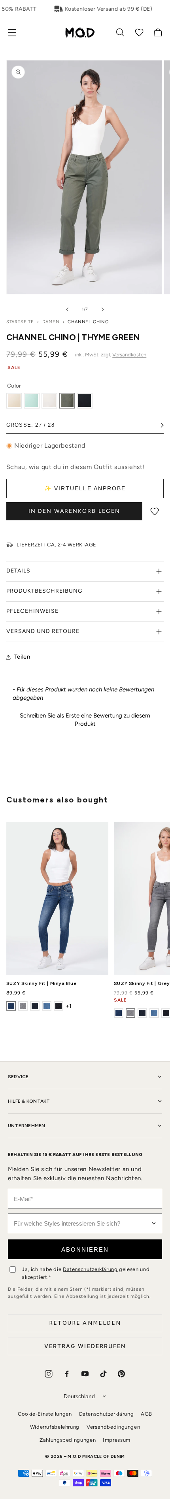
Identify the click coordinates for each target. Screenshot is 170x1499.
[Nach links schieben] (67, 309)
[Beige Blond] (14, 401)
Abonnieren (85, 1249)
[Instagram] (48, 1373)
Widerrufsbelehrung (54, 1427)
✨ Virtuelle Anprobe (85, 488)
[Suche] (120, 32)
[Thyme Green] (67, 401)
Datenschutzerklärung (90, 1269)
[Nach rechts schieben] (102, 309)
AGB (146, 1414)
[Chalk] (49, 401)
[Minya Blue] (11, 1006)
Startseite (20, 321)
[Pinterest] (121, 1373)
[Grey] (23, 1006)
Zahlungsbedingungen (68, 1440)
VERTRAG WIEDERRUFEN (85, 1346)
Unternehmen (26, 1125)
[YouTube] (85, 1373)
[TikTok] (103, 1373)
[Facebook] (66, 1373)
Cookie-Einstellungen (45, 1414)
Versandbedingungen (113, 1427)
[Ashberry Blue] (46, 1006)
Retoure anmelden (85, 1323)
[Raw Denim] (58, 1006)
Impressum (116, 1440)
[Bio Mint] (32, 401)
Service (18, 1076)
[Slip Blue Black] (35, 1006)
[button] (16, 32)
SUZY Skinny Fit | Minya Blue (41, 983)
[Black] (85, 401)
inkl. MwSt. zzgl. (110, 355)
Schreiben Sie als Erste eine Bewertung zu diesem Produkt (85, 719)
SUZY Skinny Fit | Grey (142, 983)
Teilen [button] (22, 656)
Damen (51, 321)
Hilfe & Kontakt (29, 1101)
